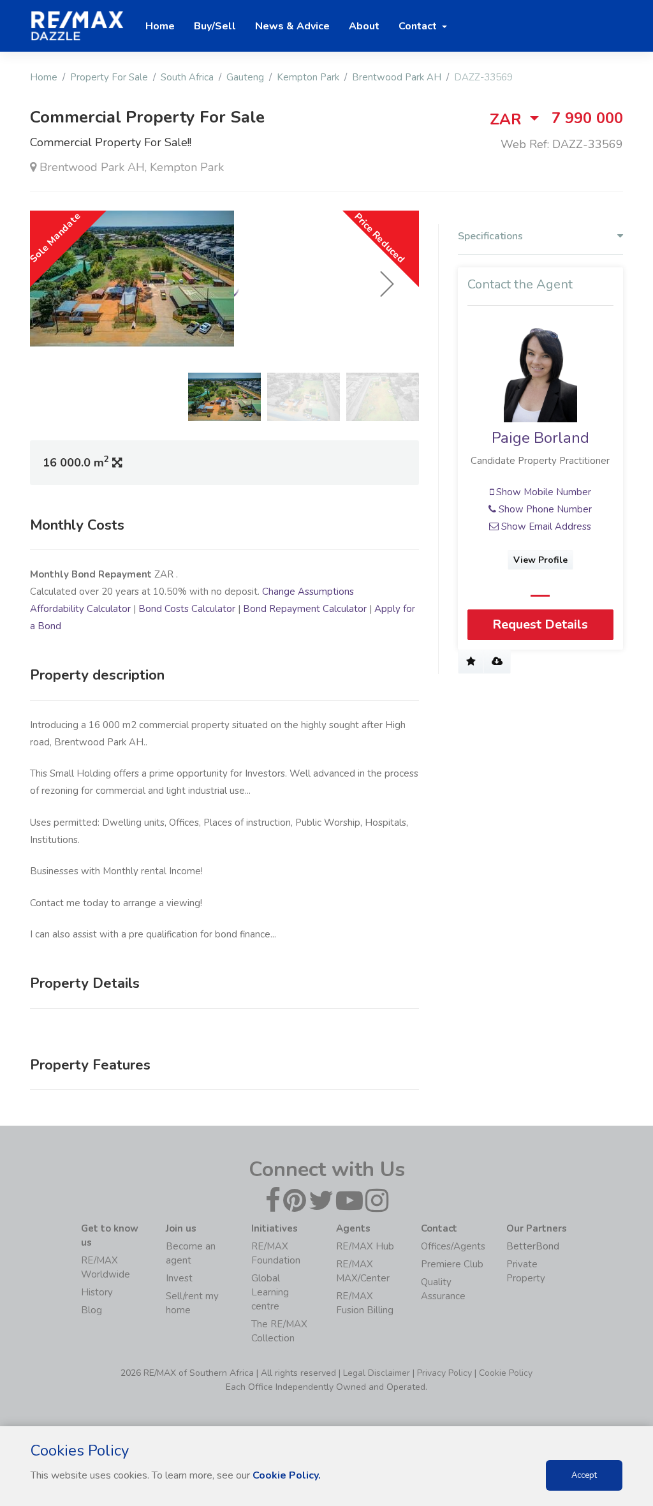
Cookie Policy (505, 1373)
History (97, 1292)
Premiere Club (452, 1264)
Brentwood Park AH (396, 77)
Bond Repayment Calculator (305, 608)
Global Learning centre (270, 1292)
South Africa (187, 77)
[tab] (540, 239)
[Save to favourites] (471, 662)
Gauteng (245, 77)
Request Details (540, 624)
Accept (584, 1475)
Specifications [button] (490, 236)
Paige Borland (540, 438)
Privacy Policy (444, 1373)
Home (43, 77)
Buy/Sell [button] (215, 26)
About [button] (364, 26)
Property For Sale (109, 77)
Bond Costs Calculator (186, 608)
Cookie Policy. (287, 1475)
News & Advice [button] (292, 26)
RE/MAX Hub (365, 1246)
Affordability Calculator (80, 608)
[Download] (497, 662)
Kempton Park (308, 77)
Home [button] (160, 26)
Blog (91, 1310)
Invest (179, 1278)
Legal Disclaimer (376, 1373)
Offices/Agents (453, 1246)
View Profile (540, 560)
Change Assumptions (308, 591)
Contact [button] (419, 26)
